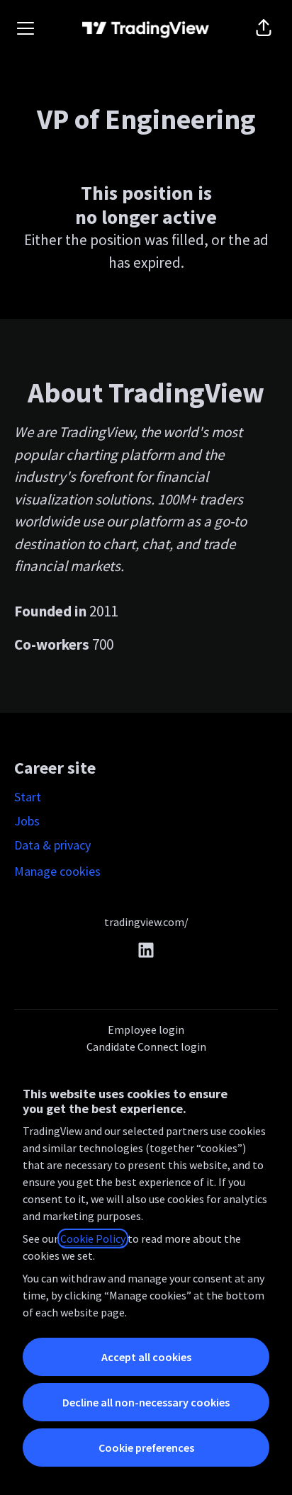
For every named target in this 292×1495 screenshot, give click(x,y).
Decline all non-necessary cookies (146, 1402)
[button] (263, 28)
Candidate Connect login (146, 1046)
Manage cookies (57, 871)
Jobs (27, 821)
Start (27, 797)
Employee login (146, 1029)
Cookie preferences (146, 1447)
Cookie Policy (92, 1238)
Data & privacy (52, 845)
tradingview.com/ (146, 922)
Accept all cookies (146, 1357)
